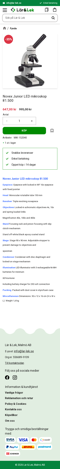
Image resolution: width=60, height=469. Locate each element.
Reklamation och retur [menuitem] (19, 398)
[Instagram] (15, 377)
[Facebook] (7, 377)
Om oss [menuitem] (10, 420)
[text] (9, 109)
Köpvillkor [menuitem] (11, 415)
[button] (5, 10)
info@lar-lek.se (13, 3)
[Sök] (53, 18)
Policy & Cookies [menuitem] (15, 403)
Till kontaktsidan (14, 363)
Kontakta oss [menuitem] (13, 409)
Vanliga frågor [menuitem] (14, 392)
